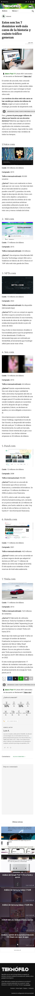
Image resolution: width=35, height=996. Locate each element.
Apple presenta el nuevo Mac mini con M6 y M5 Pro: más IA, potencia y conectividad (20, 860)
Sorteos (12, 988)
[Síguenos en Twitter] (5, 748)
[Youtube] (31, 2)
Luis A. (31, 42)
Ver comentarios (12, 721)
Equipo (25, 988)
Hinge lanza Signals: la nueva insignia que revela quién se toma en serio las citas (20, 847)
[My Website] (11, 748)
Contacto (31, 988)
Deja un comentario (18, 756)
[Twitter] (26, 2)
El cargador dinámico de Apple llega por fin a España (19, 841)
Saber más (27, 76)
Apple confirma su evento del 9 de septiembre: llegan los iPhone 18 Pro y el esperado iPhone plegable (20, 829)
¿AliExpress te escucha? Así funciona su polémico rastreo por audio (21, 834)
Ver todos (16, 950)
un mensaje (27, 985)
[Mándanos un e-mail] (8, 748)
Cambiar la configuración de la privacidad (22, 993)
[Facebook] (28, 2)
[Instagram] (33, 2)
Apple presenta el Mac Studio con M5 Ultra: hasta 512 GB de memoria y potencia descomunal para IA (20, 855)
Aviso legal (19, 988)
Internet (8, 16)
